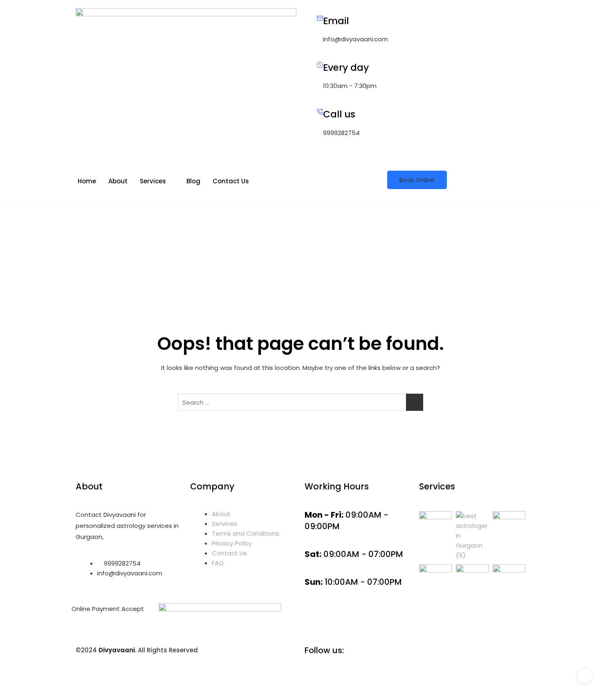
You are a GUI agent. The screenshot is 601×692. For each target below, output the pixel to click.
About (118, 181)
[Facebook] (415, 669)
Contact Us (231, 181)
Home (87, 181)
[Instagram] (415, 679)
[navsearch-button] (307, 166)
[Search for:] (300, 402)
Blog (193, 181)
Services (153, 181)
